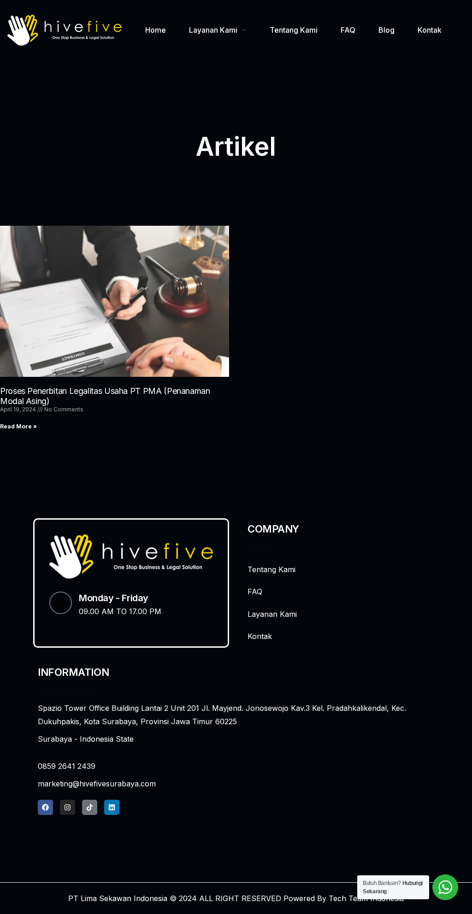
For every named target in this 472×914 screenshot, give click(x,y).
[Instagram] (67, 807)
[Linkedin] (111, 807)
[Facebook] (45, 807)
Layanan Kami (213, 30)
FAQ (348, 30)
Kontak (430, 30)
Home (155, 30)
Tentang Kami (294, 30)
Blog (386, 30)
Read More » (18, 426)
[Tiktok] (89, 807)
